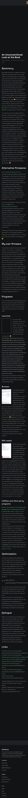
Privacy (4, 793)
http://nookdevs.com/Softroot (17, 174)
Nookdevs (4, 108)
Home (3, 788)
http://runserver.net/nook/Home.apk (12, 661)
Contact (4, 770)
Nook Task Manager (12, 509)
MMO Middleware (6, 768)
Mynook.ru (5, 110)
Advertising (5, 765)
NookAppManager (7, 340)
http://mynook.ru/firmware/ (10, 206)
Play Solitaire (5, 782)
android (22, 60)
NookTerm (21, 509)
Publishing (4, 763)
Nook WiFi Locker (9, 511)
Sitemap (4, 795)
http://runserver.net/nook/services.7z (12, 678)
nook (3, 62)
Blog (3, 791)
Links (3, 311)
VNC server (22, 530)
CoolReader (5, 544)
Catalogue (4, 777)
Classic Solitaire (6, 779)
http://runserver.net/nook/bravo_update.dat (14, 653)
